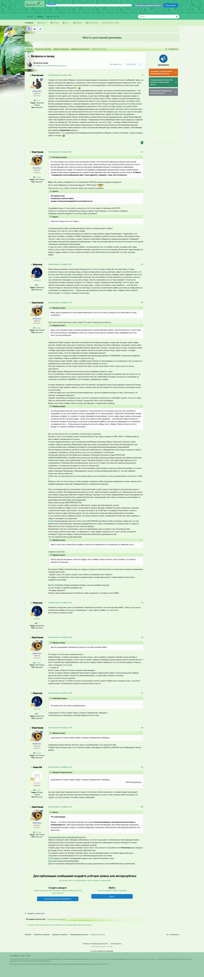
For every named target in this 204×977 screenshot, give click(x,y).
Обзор (40, 16)
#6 (142, 637)
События (42, 23)
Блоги (66, 23)
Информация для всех (57, 66)
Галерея (55, 23)
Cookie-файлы (115, 944)
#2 (142, 152)
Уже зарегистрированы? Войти (147, 5)
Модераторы (93, 23)
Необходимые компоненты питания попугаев (161, 92)
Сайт (30, 16)
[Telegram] (40, 29)
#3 (142, 264)
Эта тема (168, 16)
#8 (142, 728)
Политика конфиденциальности (95, 944)
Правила (78, 23)
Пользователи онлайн (110, 23)
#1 (142, 75)
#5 (142, 603)
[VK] (34, 29)
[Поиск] (176, 17)
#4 (142, 302)
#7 (142, 693)
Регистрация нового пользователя (58, 899)
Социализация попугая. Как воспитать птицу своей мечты (161, 82)
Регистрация (171, 5)
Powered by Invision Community (102, 946)
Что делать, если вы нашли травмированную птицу (161, 72)
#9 (142, 767)
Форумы (30, 23)
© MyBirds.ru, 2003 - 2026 (20, 956)
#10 (142, 807)
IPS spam (94, 951)
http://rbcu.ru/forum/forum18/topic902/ (63, 861)
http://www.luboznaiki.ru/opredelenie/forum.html (67, 837)
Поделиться (116, 64)
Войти (112, 896)
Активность (54, 16)
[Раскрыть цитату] (51, 157)
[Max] (28, 29)
